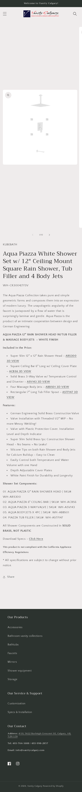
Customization (17, 703)
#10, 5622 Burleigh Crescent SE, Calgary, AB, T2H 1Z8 (39, 735)
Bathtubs (13, 644)
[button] (5, 14)
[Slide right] (49, 235)
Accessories (15, 627)
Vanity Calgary (34, 786)
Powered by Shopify (53, 786)
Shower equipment (20, 670)
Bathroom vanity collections (25, 636)
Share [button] (10, 576)
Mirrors (12, 661)
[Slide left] (32, 235)
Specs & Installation (20, 712)
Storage (12, 679)
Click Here (36, 538)
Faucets (12, 653)
